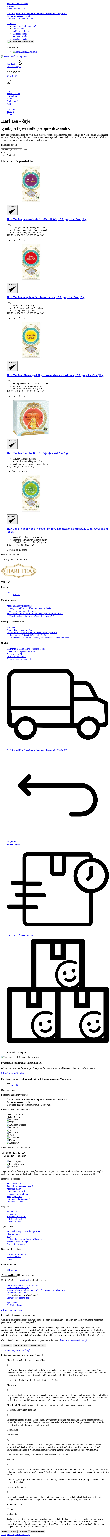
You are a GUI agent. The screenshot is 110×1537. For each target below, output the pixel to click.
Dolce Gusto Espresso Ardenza (21, 651)
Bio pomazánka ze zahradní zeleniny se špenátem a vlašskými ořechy (38, 637)
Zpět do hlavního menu (17, 3)
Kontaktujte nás (20, 36)
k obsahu (11, 6)
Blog (9, 1236)
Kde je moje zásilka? (16, 1219)
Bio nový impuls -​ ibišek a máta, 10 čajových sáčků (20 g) (46, 297)
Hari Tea (16, 594)
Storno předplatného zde (18, 1298)
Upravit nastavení (37, 1345)
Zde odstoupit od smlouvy (13, 1310)
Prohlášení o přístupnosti (18, 1292)
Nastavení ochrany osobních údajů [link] (22, 1295)
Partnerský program (16, 1244)
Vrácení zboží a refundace (18, 1194)
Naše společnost (14, 1256)
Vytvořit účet (12, 76)
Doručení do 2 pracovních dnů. (21, 18)
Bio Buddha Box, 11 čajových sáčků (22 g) (37, 453)
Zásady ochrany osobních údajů (72, 1340)
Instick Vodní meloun (16, 656)
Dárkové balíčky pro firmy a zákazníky (24, 1239)
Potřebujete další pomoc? (18, 1199)
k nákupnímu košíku (16, 8)
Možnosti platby (20, 34)
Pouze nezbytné (21, 1345)
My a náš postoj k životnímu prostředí (24, 1231)
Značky (10, 592)
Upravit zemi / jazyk (27, 1275)
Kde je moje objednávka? (24, 26)
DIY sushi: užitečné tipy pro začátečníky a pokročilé (30, 616)
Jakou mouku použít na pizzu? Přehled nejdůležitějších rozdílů (35, 613)
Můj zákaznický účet (16, 1183)
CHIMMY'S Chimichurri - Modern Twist (25, 649)
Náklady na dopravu (22, 31)
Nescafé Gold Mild (15, 654)
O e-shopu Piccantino (16, 1254)
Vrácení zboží (19, 28)
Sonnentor (11, 627)
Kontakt (10, 1259)
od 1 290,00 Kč (37, 13)
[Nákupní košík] (58, 84)
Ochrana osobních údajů (18, 1287)
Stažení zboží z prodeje (17, 1241)
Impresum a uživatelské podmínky (22, 1285)
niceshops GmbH (22, 1280)
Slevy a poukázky (15, 1196)
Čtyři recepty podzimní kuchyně (21, 611)
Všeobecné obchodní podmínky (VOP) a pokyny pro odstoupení (36, 1290)
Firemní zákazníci (15, 1201)
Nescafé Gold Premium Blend (20, 659)
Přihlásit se (12, 1211)
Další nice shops (14, 1305)
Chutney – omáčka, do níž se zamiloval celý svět (29, 608)
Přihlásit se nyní (14, 66)
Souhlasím (6, 1345)
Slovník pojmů (13, 1234)
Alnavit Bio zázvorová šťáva (20, 630)
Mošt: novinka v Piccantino (19, 606)
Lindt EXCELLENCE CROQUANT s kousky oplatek (32, 632)
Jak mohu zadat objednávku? (20, 1186)
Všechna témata (20, 39)
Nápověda (11, 23)
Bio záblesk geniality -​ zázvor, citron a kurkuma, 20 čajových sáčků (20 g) (55, 375)
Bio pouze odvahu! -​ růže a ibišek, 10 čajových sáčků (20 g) (47, 219)
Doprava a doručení (16, 1191)
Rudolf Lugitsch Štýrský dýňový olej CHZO (27, 635)
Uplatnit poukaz (14, 1221)
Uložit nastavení (9, 1532)
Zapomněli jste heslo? (16, 1216)
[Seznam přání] (9, 81)
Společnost (12, 1302)
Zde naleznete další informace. (15, 1073)
